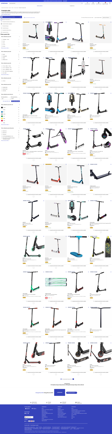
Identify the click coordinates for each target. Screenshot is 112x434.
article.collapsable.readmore (5, 14)
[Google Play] (34, 408)
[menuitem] (40, 6)
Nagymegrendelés (44, 420)
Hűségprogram (44, 414)
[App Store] (28, 408)
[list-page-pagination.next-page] (73, 379)
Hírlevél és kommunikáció (61, 414)
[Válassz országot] (28, 417)
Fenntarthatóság (73, 414)
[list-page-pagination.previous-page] (61, 379)
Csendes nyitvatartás (74, 409)
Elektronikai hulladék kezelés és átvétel (47, 413)
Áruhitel (43, 418)
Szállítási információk (61, 409)
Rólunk (72, 408)
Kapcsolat (59, 408)
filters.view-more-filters (5, 74)
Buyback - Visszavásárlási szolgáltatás (47, 409)
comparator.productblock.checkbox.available (34, 51)
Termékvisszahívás (60, 415)
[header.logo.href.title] (4, 3)
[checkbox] (10, 107)
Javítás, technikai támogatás (62, 413)
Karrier (72, 415)
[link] (71, 393)
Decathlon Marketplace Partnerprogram (47, 419)
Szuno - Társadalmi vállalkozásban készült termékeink (79, 413)
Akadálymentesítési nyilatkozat (28, 429)
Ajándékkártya (44, 415)
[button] (10, 39)
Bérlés (43, 408)
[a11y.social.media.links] (25, 413)
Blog (72, 418)
